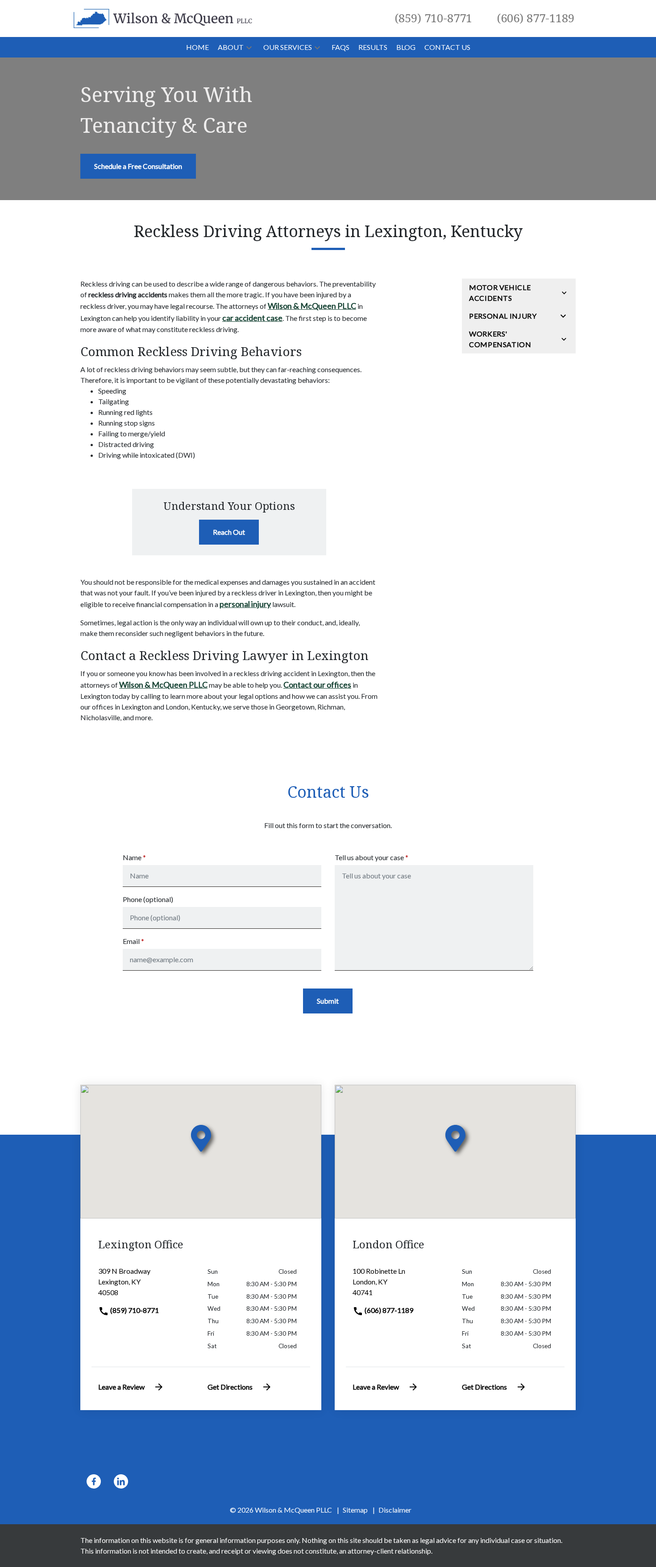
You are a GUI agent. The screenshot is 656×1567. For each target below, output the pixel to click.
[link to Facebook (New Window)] (94, 1481)
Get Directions (230, 1386)
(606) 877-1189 (388, 1310)
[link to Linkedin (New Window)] (121, 1481)
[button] (249, 47)
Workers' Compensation (500, 339)
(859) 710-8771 (134, 1310)
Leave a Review (121, 1386)
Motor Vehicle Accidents (500, 292)
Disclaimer (394, 1509)
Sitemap (355, 1509)
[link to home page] (163, 17)
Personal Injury (503, 316)
